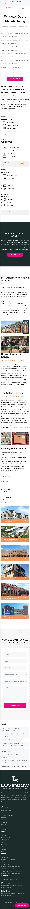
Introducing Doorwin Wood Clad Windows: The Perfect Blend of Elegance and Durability (14, 744)
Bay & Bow (5, 820)
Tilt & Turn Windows (12, 151)
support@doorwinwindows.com (15, 4)
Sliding (4, 824)
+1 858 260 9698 (15, 1)
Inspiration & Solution (8, 859)
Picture (4, 813)
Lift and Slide (6, 837)
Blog (3, 862)
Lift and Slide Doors (10, 182)
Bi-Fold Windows (11, 156)
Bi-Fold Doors (10, 178)
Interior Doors (10, 205)
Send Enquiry (22, 905)
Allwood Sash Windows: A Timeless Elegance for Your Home (14, 762)
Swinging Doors (11, 188)
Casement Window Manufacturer (12, 871)
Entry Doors (10, 185)
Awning (4, 817)
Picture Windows (11, 145)
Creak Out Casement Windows (15, 131)
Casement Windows (12, 128)
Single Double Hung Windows (14, 148)
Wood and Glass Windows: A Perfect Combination (11, 756)
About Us (5, 857)
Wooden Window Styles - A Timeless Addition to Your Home (14, 735)
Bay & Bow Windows (12, 125)
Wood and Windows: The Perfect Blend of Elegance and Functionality (13, 729)
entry (3, 842)
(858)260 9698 (7, 887)
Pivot (3, 847)
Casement (5, 827)
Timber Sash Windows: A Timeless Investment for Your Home (14, 750)
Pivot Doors (10, 199)
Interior (4, 851)
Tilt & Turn (5, 822)
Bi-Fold (4, 829)
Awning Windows (11, 122)
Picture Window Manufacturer (11, 873)
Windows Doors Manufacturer (11, 866)
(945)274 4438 (7, 895)
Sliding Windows (11, 153)
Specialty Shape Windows (13, 134)
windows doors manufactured (10, 67)
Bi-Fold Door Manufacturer (10, 869)
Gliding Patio (5, 840)
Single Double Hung (8, 815)
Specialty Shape (7, 810)
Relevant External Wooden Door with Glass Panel (14, 766)
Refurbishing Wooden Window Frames (12, 739)
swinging (4, 844)
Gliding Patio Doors (12, 175)
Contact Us (5, 864)
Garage (4, 849)
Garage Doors (10, 202)
